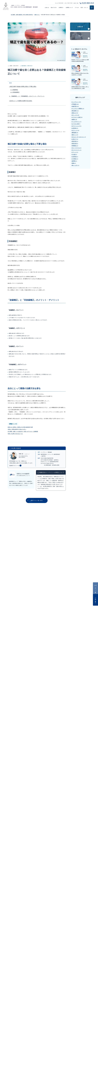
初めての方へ (54, 7)
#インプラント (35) (76, 102)
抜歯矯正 (14, 89)
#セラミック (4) (75, 130)
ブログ (80, 36)
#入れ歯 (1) (74, 154)
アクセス (77, 7)
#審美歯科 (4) (75, 132)
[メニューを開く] (92, 7)
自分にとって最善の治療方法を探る (20, 100)
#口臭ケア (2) (75, 139)
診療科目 (61, 7)
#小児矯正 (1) (75, 158)
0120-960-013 (88, 3)
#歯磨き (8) (74, 119)
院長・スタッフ (84, 7)
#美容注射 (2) (75, 141)
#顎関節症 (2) (75, 145)
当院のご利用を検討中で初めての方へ (17, 429)
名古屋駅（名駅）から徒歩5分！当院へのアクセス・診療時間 (23, 431)
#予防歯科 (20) (75, 104)
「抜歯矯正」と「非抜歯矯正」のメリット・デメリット (27, 96)
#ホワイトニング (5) (76, 126)
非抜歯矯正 (15, 92)
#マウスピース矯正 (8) (77, 117)
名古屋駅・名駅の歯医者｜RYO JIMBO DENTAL (22, 14)
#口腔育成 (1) (75, 156)
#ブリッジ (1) (75, 152)
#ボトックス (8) (75, 115)
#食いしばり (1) (75, 165)
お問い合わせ (95, 600)
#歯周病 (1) (74, 161)
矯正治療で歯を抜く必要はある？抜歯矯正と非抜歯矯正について (53, 14)
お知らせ (47, 7)
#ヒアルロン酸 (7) (76, 123)
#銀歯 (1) (74, 163)
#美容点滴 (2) (75, 143)
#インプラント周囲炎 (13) (78, 108)
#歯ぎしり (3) (75, 134)
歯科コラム (37, 14)
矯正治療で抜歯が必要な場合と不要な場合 (22, 86)
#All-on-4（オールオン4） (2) (79, 137)
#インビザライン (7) (76, 121)
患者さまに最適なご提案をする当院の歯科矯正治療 (20, 427)
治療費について (69, 7)
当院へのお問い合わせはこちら (15, 433)
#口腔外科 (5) (75, 128)
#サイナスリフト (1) (76, 150)
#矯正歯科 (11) (75, 110)
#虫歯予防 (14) (75, 106)
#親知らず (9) (75, 112)
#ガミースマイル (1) (76, 147)
